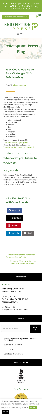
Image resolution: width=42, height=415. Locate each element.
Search (35, 328)
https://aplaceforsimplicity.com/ (16, 142)
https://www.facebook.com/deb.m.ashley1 (20, 147)
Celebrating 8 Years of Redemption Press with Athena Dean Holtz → (23, 262)
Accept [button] (32, 408)
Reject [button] (5, 412)
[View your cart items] (37, 17)
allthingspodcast (19, 85)
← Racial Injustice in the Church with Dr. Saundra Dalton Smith (20, 256)
